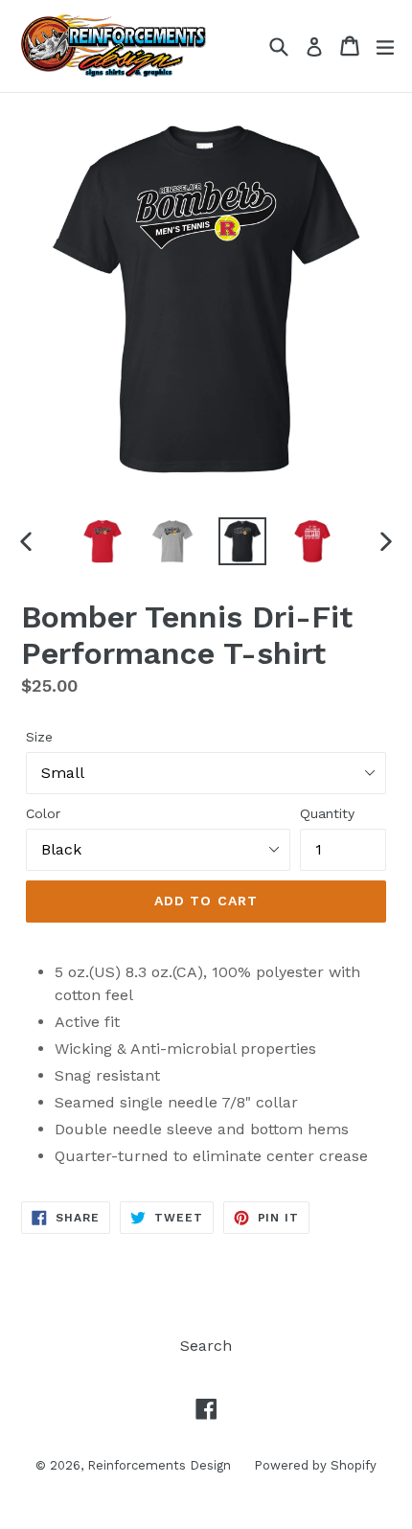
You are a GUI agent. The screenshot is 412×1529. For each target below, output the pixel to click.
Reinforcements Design (161, 1465)
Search (206, 1345)
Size (39, 736)
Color (43, 813)
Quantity (327, 813)
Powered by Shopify (315, 1465)
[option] (102, 541)
